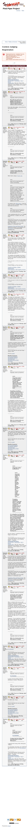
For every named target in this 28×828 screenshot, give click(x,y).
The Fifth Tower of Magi (13, 360)
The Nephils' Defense (12, 357)
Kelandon (5, 161)
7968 (12, 231)
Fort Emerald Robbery (13, 356)
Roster (9, 81)
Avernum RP (11, 80)
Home (6, 41)
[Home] (14, 4)
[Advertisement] (14, 25)
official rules (18, 203)
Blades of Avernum (13, 41)
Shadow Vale (11, 83)
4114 (12, 123)
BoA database (23, 747)
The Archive (10, 228)
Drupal (9, 826)
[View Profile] (16, 69)
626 (12, 363)
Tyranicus (5, 68)
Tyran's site (19, 175)
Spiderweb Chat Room (13, 79)
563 (12, 271)
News (23, 10)
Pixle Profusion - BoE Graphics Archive (17, 269)
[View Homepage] (20, 69)
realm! (13, 353)
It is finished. (11, 649)
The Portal (10, 361)
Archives (18, 10)
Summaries (17, 80)
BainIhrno (5, 327)
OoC (22, 80)
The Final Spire (11, 359)
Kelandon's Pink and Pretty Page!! (15, 226)
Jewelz (4, 235)
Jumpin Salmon (5, 92)
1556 (12, 88)
